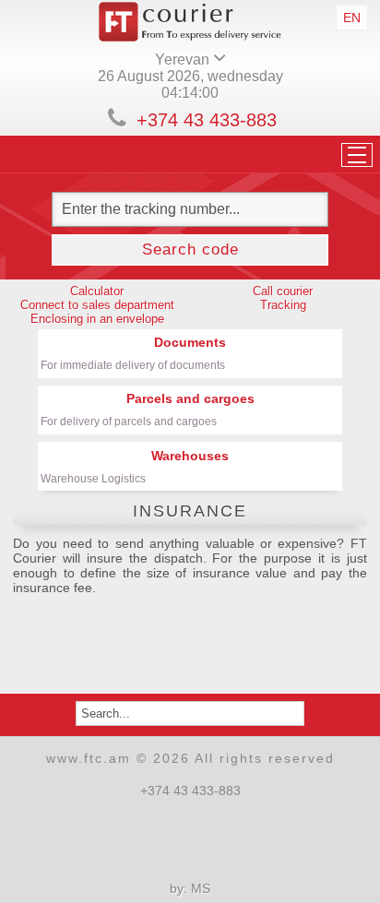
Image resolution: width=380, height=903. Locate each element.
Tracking (283, 305)
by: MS (190, 888)
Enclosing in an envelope (97, 319)
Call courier (283, 291)
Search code (190, 249)
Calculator (97, 291)
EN (352, 17)
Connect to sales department (97, 305)
